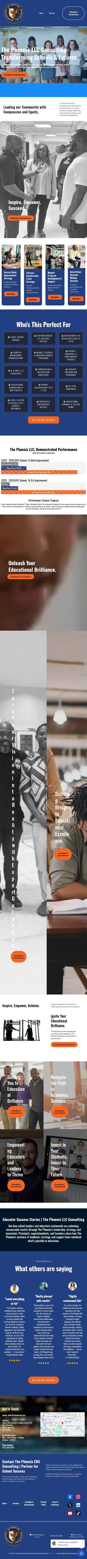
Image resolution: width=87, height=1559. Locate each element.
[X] (70, 1505)
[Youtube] (70, 1513)
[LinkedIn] (78, 1505)
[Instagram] (78, 1497)
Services (52, 13)
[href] (62, 1424)
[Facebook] (70, 1497)
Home (41, 13)
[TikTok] (78, 1513)
